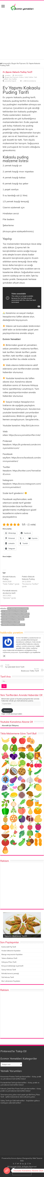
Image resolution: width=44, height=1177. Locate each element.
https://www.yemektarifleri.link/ (24, 435)
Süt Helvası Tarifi (7, 977)
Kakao (21, 77)
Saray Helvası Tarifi (8, 970)
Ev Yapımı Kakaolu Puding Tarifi (14, 611)
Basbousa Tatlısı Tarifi (30, 670)
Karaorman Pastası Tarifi (9, 1077)
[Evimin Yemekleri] (22, 6)
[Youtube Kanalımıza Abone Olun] (7, 1170)
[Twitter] (18, 1163)
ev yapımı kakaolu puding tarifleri (15, 614)
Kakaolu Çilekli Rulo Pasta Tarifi (12, 1089)
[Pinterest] (21, 1163)
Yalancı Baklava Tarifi (15, 936)
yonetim (8, 75)
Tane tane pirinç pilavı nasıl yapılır (13, 1095)
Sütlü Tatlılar (29, 77)
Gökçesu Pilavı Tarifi (8, 962)
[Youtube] (25, 1163)
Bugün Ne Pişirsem (19, 63)
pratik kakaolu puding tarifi (13, 625)
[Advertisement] (22, 34)
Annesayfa (6, 63)
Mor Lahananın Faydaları (10, 981)
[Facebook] (15, 1163)
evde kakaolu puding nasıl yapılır (15, 616)
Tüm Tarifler (13, 79)
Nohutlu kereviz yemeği (10, 973)
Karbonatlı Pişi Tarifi (8, 947)
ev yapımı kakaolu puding (18, 608)
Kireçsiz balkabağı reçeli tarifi (12, 966)
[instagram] (28, 1163)
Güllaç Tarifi (4, 1101)
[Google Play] (30, 1163)
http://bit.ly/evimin (30, 425)
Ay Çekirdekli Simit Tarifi (14, 666)
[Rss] (14, 1163)
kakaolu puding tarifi (10, 622)
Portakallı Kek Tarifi (7, 1083)
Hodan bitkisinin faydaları (11, 951)
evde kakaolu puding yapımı (13, 619)
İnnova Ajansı (16, 1158)
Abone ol (7, 710)
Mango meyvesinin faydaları (12, 954)
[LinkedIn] (23, 1163)
